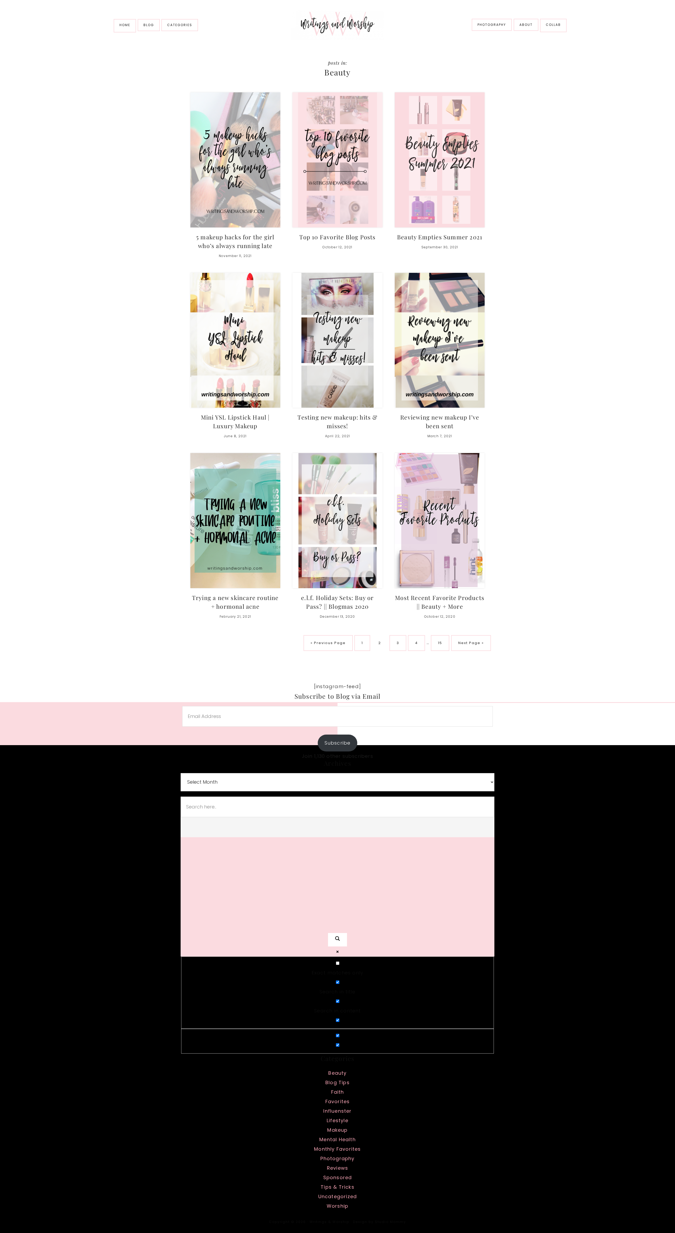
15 (443, 642)
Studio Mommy (390, 1222)
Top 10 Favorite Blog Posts (337, 237)
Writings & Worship (337, 25)
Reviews (337, 1168)
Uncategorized (337, 1196)
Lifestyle (337, 1120)
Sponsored (337, 1177)
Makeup (337, 1130)
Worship (337, 1206)
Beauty (337, 1073)
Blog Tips (337, 1082)
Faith (337, 1092)
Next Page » (471, 645)
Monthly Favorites (337, 1149)
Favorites (337, 1101)
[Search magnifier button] (337, 939)
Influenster (337, 1111)
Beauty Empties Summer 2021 (439, 237)
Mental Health (337, 1139)
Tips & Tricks (337, 1187)
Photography (337, 1158)
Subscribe (338, 743)
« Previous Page (328, 645)
